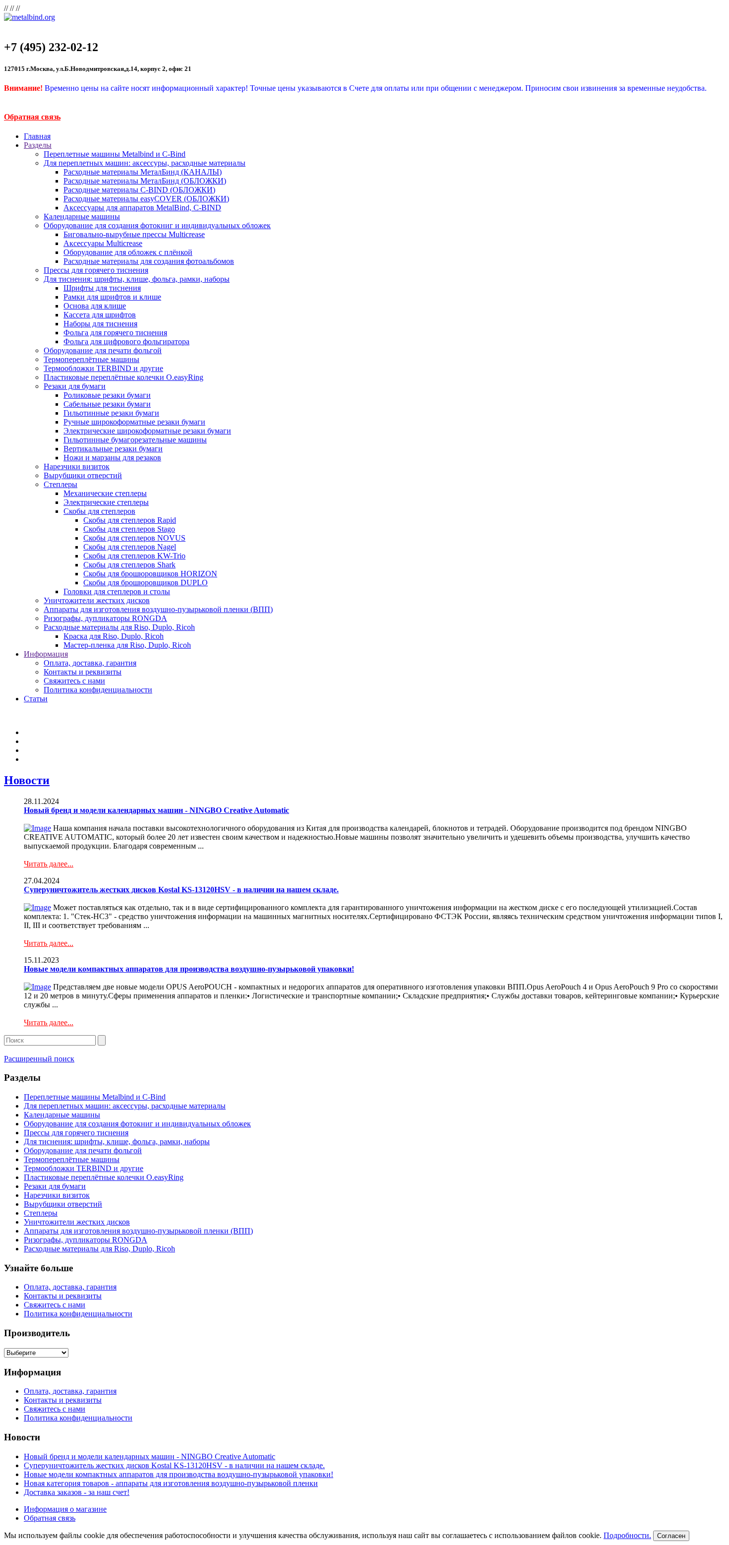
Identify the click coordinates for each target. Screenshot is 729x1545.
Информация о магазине (65, 1509)
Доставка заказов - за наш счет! (76, 1492)
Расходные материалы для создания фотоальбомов (148, 261)
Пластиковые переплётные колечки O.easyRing (123, 377)
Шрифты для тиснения (102, 288)
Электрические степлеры (106, 502)
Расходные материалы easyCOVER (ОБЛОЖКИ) (146, 198)
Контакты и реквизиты (83, 672)
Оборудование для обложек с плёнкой (127, 252)
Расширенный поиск (39, 1058)
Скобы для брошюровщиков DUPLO (145, 582)
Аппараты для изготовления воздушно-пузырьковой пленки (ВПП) (158, 609)
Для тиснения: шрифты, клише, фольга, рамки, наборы (137, 279)
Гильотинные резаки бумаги (111, 413)
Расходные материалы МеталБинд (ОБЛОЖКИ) (144, 181)
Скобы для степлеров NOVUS (134, 538)
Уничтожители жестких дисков (97, 600)
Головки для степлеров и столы (116, 591)
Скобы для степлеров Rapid (129, 520)
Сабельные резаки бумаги (107, 404)
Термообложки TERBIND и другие (103, 368)
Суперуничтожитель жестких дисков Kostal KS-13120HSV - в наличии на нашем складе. (181, 889)
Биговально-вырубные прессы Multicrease (134, 234)
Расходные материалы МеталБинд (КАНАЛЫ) (142, 172)
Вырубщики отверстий (83, 475)
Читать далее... (48, 864)
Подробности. (627, 1535)
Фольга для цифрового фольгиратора (126, 341)
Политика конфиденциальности (98, 689)
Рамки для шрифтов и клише (112, 297)
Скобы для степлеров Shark (129, 564)
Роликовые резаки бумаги (107, 395)
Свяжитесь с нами (74, 681)
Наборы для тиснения (100, 323)
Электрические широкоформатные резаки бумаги (147, 431)
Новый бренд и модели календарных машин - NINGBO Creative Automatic (156, 810)
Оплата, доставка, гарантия (90, 663)
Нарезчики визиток (77, 466)
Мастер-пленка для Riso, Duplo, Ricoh (127, 645)
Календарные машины (82, 216)
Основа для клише (94, 306)
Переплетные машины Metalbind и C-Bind (114, 154)
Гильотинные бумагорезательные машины (135, 439)
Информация (46, 654)
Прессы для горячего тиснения (96, 270)
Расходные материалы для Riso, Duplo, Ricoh (119, 627)
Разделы (38, 145)
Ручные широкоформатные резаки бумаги (134, 422)
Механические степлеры (105, 493)
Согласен (671, 1536)
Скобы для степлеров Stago (129, 529)
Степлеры (60, 484)
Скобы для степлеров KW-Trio (134, 556)
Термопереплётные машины (91, 359)
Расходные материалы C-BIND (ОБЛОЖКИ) (139, 189)
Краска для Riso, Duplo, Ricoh (113, 636)
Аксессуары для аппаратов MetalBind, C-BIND (142, 207)
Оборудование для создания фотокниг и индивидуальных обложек (157, 225)
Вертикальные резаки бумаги (113, 448)
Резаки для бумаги (75, 386)
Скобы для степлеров (99, 511)
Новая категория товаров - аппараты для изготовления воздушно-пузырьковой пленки (171, 1483)
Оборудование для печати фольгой (103, 350)
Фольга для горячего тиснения (115, 332)
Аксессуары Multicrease (102, 243)
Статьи (36, 698)
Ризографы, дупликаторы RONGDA (105, 618)
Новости (27, 780)
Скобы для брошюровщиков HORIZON (150, 573)
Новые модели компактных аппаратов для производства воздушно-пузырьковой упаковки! (189, 969)
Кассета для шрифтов (99, 314)
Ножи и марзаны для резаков (112, 457)
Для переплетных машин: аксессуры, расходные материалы (144, 163)
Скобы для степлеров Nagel (129, 547)
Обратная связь (32, 117)
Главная (37, 136)
